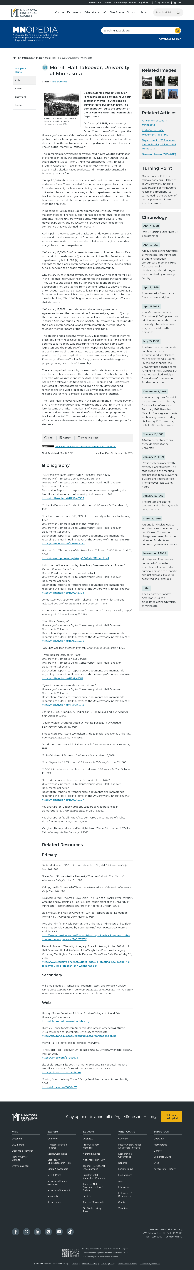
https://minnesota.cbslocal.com (61, 1072)
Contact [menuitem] (19, 105)
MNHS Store (95, 2)
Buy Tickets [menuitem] (18, 1144)
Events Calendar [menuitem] (20, 1166)
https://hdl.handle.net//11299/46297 (63, 543)
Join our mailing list (171, 1117)
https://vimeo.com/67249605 (60, 1057)
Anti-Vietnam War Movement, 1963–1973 (155, 132)
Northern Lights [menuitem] (91, 1153)
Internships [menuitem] (124, 1187)
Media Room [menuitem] (125, 1175)
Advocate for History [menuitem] (165, 1169)
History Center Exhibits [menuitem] (19, 1158)
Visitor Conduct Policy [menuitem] (127, 1264)
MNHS (16, 58)
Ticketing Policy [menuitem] (107, 1264)
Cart (179, 2)
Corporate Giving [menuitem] (162, 1156)
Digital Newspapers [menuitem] (57, 1169)
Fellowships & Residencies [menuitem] (125, 1195)
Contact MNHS (174, 1236)
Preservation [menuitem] (54, 1202)
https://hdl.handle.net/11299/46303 (63, 498)
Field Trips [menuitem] (88, 1196)
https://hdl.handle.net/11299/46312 (62, 678)
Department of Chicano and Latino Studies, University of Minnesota (159, 144)
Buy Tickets (145, 2)
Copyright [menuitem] (20, 97)
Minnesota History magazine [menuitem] (57, 1182)
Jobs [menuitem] (120, 1181)
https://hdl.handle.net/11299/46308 (63, 592)
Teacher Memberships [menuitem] (94, 1202)
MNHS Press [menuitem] (54, 1175)
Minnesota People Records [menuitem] (57, 1146)
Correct (67, 437)
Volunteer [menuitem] (123, 1208)
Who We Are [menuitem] (126, 1131)
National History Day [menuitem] (94, 1160)
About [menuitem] (18, 88)
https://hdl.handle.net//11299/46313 (63, 705)
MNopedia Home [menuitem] (21, 70)
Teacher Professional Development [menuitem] (94, 1167)
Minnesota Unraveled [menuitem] (58, 1190)
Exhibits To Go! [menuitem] (126, 1169)
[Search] (178, 12)
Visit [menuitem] (15, 1131)
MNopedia (28, 58)
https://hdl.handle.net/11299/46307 (63, 799)
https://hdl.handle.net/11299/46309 (63, 641)
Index (39, 58)
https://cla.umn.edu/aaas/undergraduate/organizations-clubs (79, 1035)
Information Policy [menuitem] (89, 1264)
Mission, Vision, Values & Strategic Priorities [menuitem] (129, 1146)
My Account (163, 2)
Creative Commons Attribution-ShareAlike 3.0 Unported (85, 446)
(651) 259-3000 (154, 1236)
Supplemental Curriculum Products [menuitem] (94, 1176)
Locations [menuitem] (17, 1138)
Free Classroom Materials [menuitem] (91, 1146)
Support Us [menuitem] (161, 1131)
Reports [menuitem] (122, 1163)
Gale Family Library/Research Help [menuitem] (59, 1161)
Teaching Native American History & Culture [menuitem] (93, 1187)
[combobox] (141, 30)
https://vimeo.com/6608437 (59, 1087)
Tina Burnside (59, 81)
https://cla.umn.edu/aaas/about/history (66, 1021)
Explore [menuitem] (52, 1131)
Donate (107, 2)
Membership (120, 2)
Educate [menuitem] (88, 1131)
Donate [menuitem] (158, 1150)
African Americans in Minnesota (154, 122)
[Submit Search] (178, 30)
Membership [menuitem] (160, 1144)
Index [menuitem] (18, 80)
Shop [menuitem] (156, 1163)
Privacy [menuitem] (75, 1264)
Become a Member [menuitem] (22, 1150)
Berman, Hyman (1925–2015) (159, 154)
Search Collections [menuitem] (57, 1153)
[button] (59, 12)
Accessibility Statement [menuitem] (150, 1264)
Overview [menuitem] (52, 1138)
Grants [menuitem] (121, 1202)
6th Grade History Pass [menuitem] (92, 1210)
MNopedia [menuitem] (53, 1196)
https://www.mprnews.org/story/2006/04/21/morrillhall (75, 558)
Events (132, 2)
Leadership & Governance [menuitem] (125, 1155)
